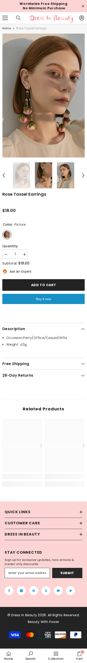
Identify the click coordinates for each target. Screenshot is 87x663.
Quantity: (10, 246)
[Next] (83, 175)
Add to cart (43, 285)
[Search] (18, 18)
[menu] (5, 18)
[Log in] (82, 18)
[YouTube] (58, 590)
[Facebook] (9, 590)
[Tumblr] (46, 590)
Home (6, 28)
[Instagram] (21, 590)
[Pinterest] (33, 590)
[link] (22, 476)
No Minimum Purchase (44, 8)
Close (83, 6)
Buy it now (43, 299)
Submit (67, 573)
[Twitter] (70, 590)
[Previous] (3, 175)
